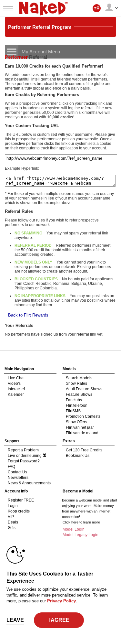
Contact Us (17, 472)
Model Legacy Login (80, 535)
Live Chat (16, 378)
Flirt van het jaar (80, 427)
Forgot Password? (24, 461)
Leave (15, 620)
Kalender (16, 394)
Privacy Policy (61, 600)
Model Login (74, 529)
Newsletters (18, 477)
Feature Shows (79, 394)
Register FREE (21, 500)
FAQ (11, 466)
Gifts (11, 527)
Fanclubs (74, 400)
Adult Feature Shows (84, 389)
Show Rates (76, 383)
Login (13, 505)
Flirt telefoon (76, 405)
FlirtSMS (73, 411)
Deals (13, 522)
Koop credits (19, 511)
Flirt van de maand (82, 433)
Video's (14, 383)
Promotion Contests (83, 416)
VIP (11, 516)
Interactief (16, 389)
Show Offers (76, 422)
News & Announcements (29, 483)
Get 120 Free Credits (84, 450)
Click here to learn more (81, 522)
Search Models (79, 378)
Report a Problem (23, 450)
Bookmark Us (77, 455)
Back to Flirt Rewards (28, 315)
